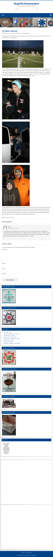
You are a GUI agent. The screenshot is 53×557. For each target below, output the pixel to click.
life (13, 217)
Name (4, 263)
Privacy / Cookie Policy (26, 552)
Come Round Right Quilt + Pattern (12, 333)
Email (3, 268)
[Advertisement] (6, 481)
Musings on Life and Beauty (23, 33)
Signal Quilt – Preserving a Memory (12, 338)
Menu (3, 15)
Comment (5, 249)
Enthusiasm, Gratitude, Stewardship (12, 343)
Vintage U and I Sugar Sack (10, 337)
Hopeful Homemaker (26, 3)
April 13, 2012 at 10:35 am (13, 228)
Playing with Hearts (8, 341)
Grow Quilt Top (7, 332)
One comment (7, 217)
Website (4, 273)
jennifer (13, 33)
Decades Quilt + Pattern (9, 335)
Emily (9, 226)
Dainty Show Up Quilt (9, 340)
